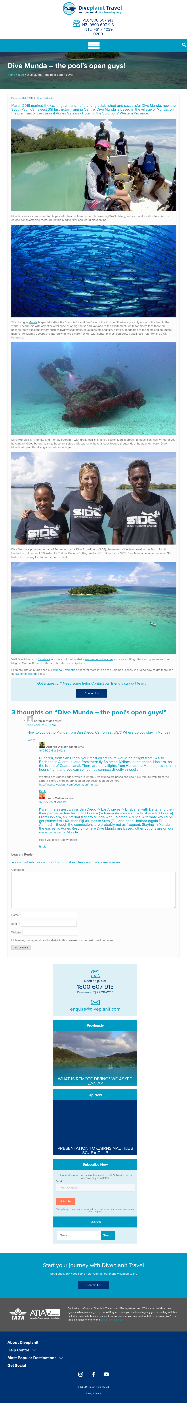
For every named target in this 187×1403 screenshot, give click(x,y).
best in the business (112, 1319)
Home (11, 75)
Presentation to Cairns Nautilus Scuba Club (95, 1150)
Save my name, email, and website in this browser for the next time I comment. (64, 940)
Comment (18, 870)
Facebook (44, 659)
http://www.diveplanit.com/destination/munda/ (68, 784)
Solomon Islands (26, 674)
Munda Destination (65, 670)
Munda (162, 109)
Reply (31, 740)
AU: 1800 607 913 (98, 20)
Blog (21, 75)
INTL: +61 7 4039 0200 (98, 31)
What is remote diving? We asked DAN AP (95, 1081)
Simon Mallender (45, 97)
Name (15, 915)
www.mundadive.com (99, 659)
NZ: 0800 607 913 (98, 24)
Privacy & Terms (93, 1393)
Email (15, 924)
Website (16, 932)
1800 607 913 (95, 986)
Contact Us (92, 693)
